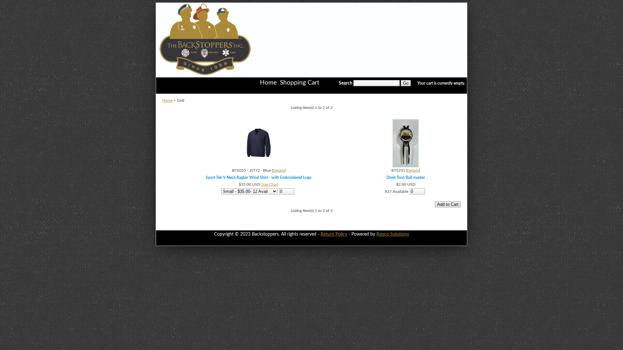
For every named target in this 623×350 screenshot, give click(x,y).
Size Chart (269, 184)
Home (167, 100)
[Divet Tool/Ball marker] (406, 166)
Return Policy (334, 234)
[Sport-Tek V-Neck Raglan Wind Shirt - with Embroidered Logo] (259, 166)
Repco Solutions (392, 234)
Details (279, 170)
